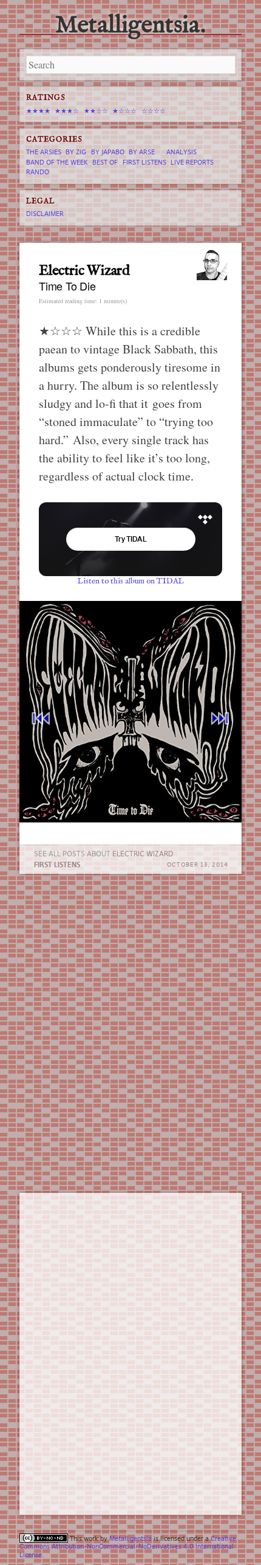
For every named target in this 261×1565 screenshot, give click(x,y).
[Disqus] (130, 1034)
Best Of (105, 162)
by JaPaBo (107, 152)
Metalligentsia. (130, 25)
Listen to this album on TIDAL (131, 581)
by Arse (142, 152)
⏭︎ (220, 717)
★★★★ (38, 111)
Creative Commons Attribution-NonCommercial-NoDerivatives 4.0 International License (127, 1546)
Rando (37, 172)
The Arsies (43, 152)
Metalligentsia (130, 1538)
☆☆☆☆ (153, 111)
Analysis (181, 152)
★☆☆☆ (124, 111)
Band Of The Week (57, 162)
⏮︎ (41, 717)
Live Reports (192, 162)
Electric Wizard (142, 853)
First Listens (57, 864)
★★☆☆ (96, 111)
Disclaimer (45, 213)
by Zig (76, 152)
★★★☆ (67, 111)
